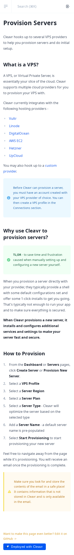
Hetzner (15, 148)
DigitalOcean (19, 133)
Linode (14, 126)
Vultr (13, 118)
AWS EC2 (15, 140)
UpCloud (16, 155)
